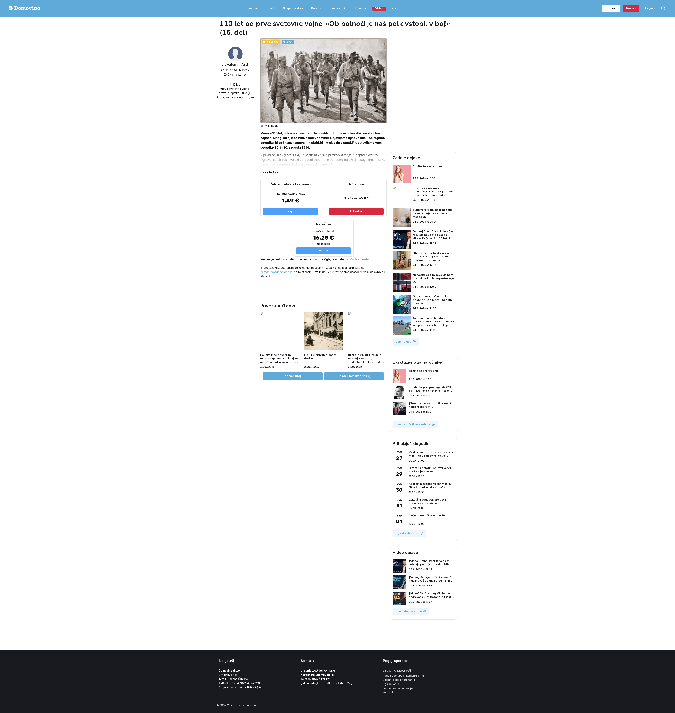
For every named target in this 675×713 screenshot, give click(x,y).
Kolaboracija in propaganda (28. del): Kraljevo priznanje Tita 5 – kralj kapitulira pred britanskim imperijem (430, 388)
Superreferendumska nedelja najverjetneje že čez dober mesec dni (432, 213)
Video (379, 8)
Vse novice (403, 341)
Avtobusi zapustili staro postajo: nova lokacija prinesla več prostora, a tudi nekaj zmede (433, 321)
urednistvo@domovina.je (318, 670)
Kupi (291, 211)
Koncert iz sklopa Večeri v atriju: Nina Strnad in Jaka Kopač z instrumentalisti (430, 485)
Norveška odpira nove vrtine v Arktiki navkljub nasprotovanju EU (433, 278)
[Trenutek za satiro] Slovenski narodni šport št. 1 (430, 405)
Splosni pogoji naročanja (399, 680)
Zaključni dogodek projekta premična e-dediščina (427, 501)
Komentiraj (293, 376)
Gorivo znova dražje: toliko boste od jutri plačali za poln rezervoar (432, 300)
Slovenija (253, 8)
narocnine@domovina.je (276, 272)
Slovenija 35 (338, 8)
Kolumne (361, 8)
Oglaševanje (391, 684)
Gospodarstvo (293, 8)
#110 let (234, 84)
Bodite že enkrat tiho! (427, 166)
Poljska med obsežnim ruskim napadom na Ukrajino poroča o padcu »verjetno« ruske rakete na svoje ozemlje (279, 358)
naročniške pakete (357, 259)
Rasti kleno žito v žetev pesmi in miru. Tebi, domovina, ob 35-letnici (431, 453)
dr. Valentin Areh (235, 64)
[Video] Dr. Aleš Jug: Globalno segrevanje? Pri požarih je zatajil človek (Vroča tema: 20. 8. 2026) (431, 595)
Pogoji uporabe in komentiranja (403, 675)
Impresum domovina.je (398, 688)
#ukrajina (223, 97)
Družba (316, 8)
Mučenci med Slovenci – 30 (427, 515)
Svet (271, 8)
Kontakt (388, 692)
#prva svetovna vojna (234, 89)
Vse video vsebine (409, 611)
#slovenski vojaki (243, 97)
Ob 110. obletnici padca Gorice (320, 356)
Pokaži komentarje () (354, 376)
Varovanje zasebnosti (397, 670)
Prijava (650, 8)
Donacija (611, 8)
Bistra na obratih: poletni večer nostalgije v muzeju (430, 469)
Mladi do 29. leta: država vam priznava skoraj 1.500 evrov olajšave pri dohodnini (432, 256)
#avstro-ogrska (229, 93)
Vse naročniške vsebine (413, 424)
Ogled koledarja (407, 533)
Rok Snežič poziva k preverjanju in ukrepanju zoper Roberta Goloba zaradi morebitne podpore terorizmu (433, 191)
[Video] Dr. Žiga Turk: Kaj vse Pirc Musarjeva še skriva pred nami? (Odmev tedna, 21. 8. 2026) (431, 578)
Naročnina (272, 41)
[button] (664, 8)
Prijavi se (356, 211)
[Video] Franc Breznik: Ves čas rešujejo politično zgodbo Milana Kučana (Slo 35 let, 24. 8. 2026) (433, 235)
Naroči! (631, 8)
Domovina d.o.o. (229, 670)
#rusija (246, 93)
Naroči (323, 250)
